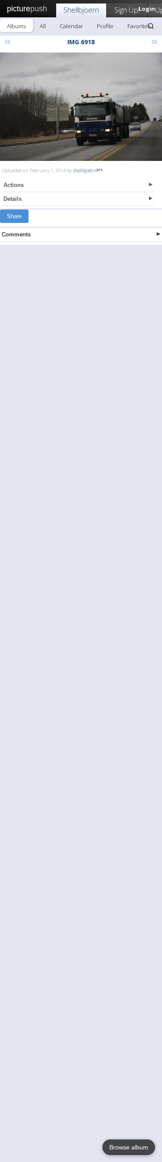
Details (12, 199)
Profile (105, 26)
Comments (16, 234)
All (43, 26)
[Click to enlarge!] (81, 106)
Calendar (71, 26)
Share (14, 216)
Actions (13, 185)
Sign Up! (127, 10)
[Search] (151, 26)
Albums (16, 26)
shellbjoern (84, 170)
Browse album (128, 1147)
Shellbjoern (81, 10)
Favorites (138, 26)
